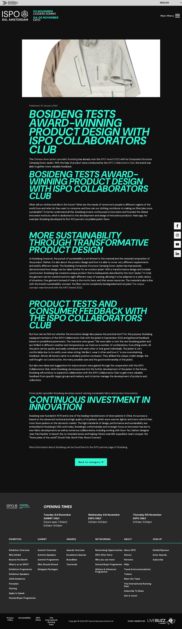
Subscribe (158, 559)
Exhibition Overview (19, 550)
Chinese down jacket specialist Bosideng (56, 159)
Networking (103, 539)
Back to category (89, 462)
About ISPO (130, 550)
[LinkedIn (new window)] (177, 253)
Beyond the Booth (18, 559)
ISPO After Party (103, 555)
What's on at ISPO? (19, 564)
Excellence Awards (76, 555)
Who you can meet (105, 559)
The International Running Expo (137, 585)
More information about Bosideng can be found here (57, 447)
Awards (71, 539)
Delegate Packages (48, 569)
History (128, 555)
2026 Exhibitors (17, 579)
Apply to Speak (16, 593)
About (128, 539)
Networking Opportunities (108, 550)
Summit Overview (47, 550)
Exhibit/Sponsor (161, 550)
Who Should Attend (48, 564)
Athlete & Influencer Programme (105, 570)
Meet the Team (132, 579)
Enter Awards (160, 555)
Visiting (13, 588)
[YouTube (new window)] (177, 244)
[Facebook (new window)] (177, 225)
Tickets (128, 574)
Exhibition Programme (20, 569)
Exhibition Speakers (19, 574)
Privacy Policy (10, 619)
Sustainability (24, 618)
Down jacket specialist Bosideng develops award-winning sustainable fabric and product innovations (83, 393)
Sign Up (157, 539)
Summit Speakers (47, 555)
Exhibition (15, 539)
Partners (128, 559)
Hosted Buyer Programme (22, 598)
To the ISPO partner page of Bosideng (106, 447)
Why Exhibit (15, 555)
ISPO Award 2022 (110, 159)
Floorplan (14, 583)
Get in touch (130, 595)
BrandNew (71, 559)
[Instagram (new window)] (177, 235)
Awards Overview (75, 550)
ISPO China (38, 619)
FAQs (126, 564)
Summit (42, 539)
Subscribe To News (134, 591)
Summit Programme (48, 559)
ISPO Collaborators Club (121, 162)
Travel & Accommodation (137, 569)
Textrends (71, 564)
